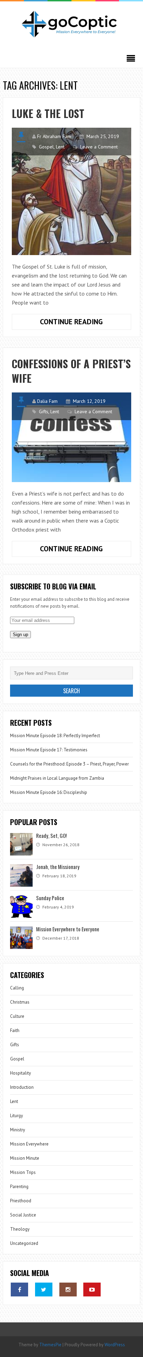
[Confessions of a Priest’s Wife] (71, 437)
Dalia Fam (47, 401)
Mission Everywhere (29, 1144)
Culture (17, 1016)
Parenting (19, 1186)
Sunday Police (50, 898)
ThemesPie (50, 1345)
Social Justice (23, 1215)
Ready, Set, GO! (51, 835)
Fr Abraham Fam (54, 136)
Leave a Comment (99, 147)
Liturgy (16, 1116)
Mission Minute (24, 1158)
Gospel (46, 147)
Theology (20, 1229)
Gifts (43, 411)
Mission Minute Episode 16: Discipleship (48, 792)
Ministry (17, 1130)
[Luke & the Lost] (71, 191)
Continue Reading (79, 323)
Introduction (22, 1087)
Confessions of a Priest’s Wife (71, 371)
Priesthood (20, 1201)
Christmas (20, 1002)
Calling (17, 988)
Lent (60, 147)
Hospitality (20, 1073)
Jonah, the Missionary (57, 866)
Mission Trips (23, 1172)
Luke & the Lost (48, 113)
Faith (14, 1030)
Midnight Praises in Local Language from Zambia (57, 778)
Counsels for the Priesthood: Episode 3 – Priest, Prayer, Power (69, 764)
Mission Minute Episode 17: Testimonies (48, 750)
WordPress (114, 1345)
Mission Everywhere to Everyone (67, 929)
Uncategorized (24, 1243)
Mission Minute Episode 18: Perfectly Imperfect (55, 736)
